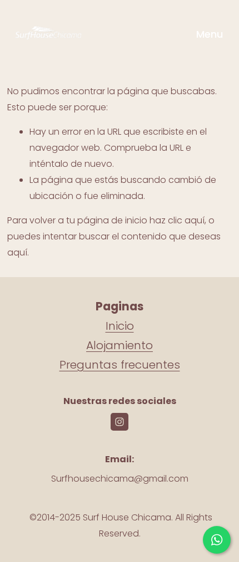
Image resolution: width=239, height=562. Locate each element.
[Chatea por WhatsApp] (217, 540)
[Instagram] (119, 422)
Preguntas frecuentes (119, 364)
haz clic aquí (177, 220)
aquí (17, 252)
